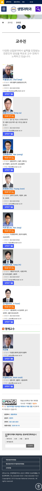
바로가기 (8, 116)
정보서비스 (17, 2)
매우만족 (9, 439)
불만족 (27, 439)
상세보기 (8, 94)
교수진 (10, 22)
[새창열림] (2, 2)
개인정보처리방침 (11, 460)
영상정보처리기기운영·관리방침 (15, 464)
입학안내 (8, 2)
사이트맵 (8, 468)
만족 (15, 439)
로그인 (31, 2)
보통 (21, 439)
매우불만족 (10, 442)
